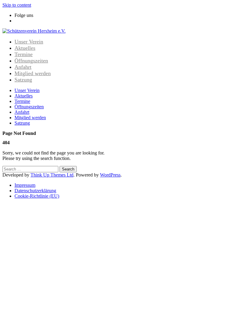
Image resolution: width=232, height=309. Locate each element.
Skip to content (16, 5)
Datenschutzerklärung (35, 190)
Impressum (24, 185)
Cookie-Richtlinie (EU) (36, 196)
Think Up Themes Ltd (52, 174)
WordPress (110, 174)
